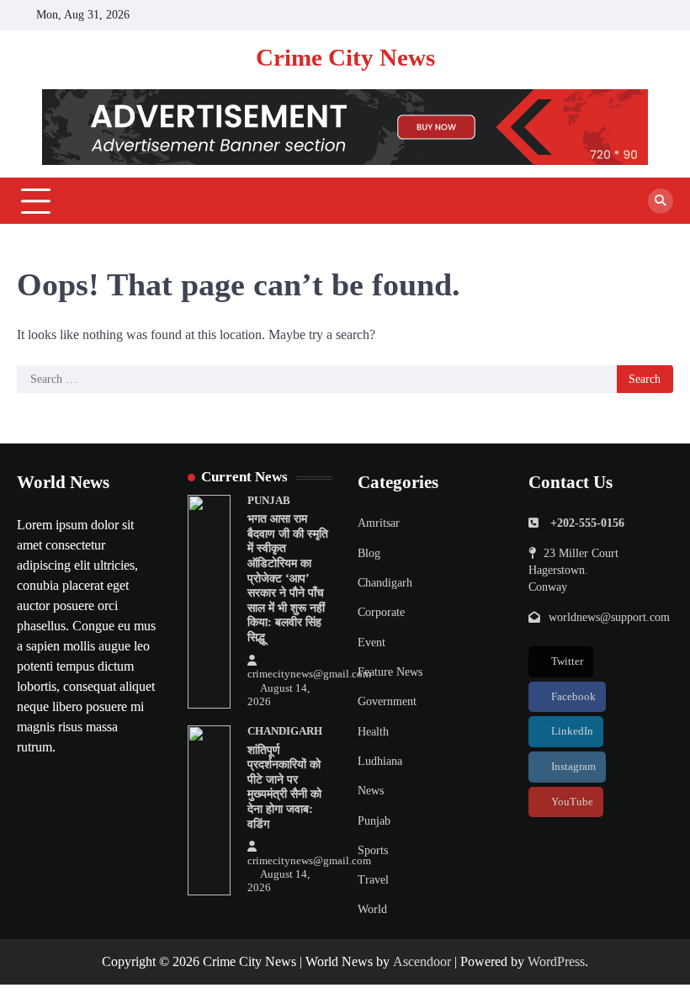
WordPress (556, 961)
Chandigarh (284, 731)
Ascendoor (422, 961)
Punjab (268, 501)
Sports (373, 850)
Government (387, 701)
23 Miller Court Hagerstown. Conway (573, 570)
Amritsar (379, 523)
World (372, 909)
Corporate (381, 612)
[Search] (660, 201)
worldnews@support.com (609, 617)
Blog (369, 553)
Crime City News (345, 57)
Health (373, 731)
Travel (373, 880)
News (371, 790)
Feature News (390, 672)
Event (371, 642)
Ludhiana (380, 761)
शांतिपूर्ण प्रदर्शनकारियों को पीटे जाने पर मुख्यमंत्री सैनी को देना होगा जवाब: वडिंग (284, 787)
